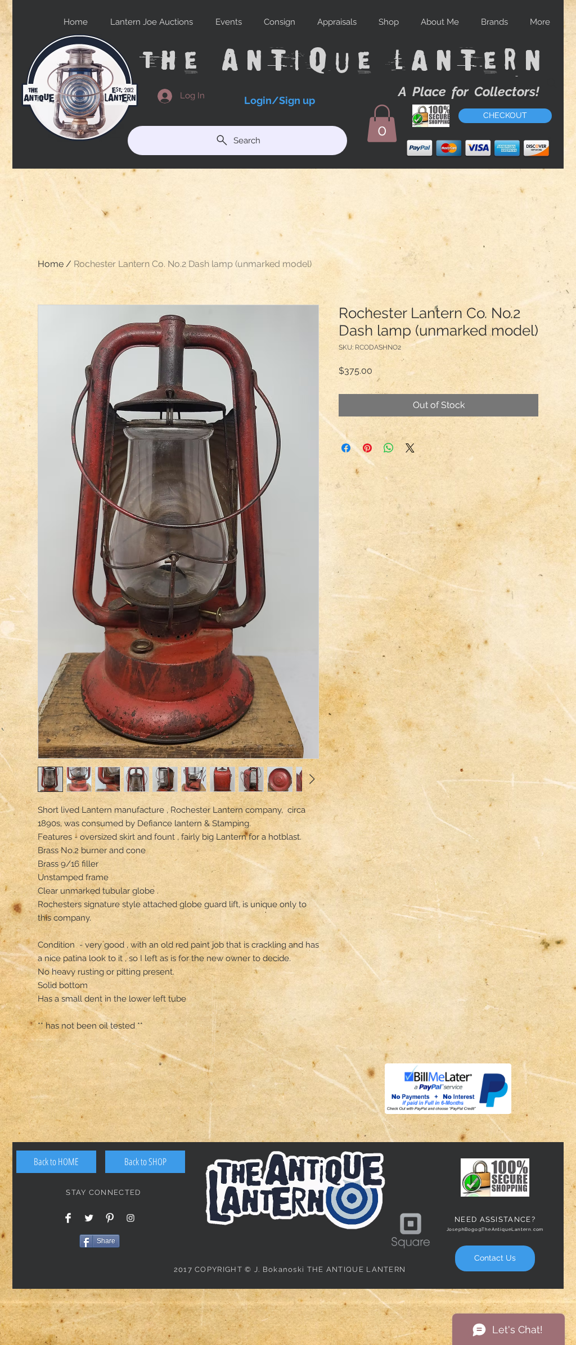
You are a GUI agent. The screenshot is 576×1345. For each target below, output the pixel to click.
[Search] (552, 83)
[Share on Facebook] (346, 448)
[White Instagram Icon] (130, 1218)
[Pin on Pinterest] (367, 448)
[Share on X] (410, 448)
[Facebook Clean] (68, 1218)
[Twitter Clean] (89, 1218)
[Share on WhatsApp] (388, 448)
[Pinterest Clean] (110, 1218)
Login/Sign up (279, 100)
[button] (382, 123)
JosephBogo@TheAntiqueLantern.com (495, 1229)
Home (51, 264)
